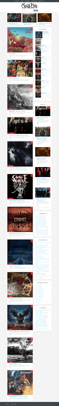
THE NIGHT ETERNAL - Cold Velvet (17, 168)
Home (17, 1)
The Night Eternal (44, 51)
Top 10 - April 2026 (39, 287)
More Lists (36, 302)
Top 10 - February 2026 (39, 290)
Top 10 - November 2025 (40, 293)
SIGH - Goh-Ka (12, 53)
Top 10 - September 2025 (40, 296)
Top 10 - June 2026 (39, 285)
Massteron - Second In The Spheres (41, 264)
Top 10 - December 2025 (40, 292)
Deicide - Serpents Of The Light (40, 230)
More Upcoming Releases (39, 277)
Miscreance (43, 86)
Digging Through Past (14, 78)
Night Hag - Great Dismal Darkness (41, 310)
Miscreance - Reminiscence (40, 246)
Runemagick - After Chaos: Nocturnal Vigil (42, 262)
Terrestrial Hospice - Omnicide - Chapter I (42, 253)
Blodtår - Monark (38, 257)
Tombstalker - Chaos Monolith (40, 266)
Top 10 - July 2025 (39, 298)
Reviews (28, 1)
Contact (41, 1)
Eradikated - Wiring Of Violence (40, 317)
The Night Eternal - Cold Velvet (40, 315)
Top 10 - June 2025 (39, 300)
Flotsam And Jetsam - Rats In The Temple (42, 242)
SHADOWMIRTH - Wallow (15, 364)
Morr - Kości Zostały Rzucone (40, 316)
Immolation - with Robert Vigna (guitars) (43, 118)
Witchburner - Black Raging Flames (41, 247)
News (22, 1)
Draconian (43, 74)
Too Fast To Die (43, 58)
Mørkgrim (42, 45)
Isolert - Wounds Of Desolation (40, 234)
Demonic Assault (43, 64)
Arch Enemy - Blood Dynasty (40, 220)
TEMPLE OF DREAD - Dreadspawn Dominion (19, 331)
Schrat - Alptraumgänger (40, 219)
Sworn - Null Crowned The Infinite (41, 249)
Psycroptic (42, 80)
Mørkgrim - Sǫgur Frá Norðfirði (40, 312)
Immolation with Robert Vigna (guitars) (18, 135)
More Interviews (37, 208)
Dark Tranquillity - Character (40, 223)
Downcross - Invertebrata (40, 321)
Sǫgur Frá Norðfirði (44, 46)
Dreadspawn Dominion (46, 33)
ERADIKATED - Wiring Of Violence (17, 233)
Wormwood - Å (38, 314)
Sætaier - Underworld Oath (40, 325)
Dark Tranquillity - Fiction (40, 217)
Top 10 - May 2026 (39, 286)
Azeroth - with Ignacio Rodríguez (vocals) (42, 158)
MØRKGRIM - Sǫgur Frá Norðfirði (17, 111)
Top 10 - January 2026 (39, 291)
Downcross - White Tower (40, 320)
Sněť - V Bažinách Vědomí (40, 251)
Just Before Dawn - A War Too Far (41, 233)
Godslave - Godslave (39, 252)
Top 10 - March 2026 (39, 288)
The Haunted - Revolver (39, 224)
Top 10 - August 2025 (39, 297)
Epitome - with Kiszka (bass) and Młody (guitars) (43, 179)
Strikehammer (43, 92)
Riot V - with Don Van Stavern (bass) (42, 199)
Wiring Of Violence (44, 70)
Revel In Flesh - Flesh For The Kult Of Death (42, 259)
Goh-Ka (42, 40)
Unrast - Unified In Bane (39, 222)
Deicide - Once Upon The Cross (41, 229)
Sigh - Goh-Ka (38, 248)
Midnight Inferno (43, 93)
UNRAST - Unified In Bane (15, 266)
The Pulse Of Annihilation (45, 81)
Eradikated (43, 68)
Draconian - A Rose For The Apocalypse (42, 227)
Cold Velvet (43, 52)
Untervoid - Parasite (39, 218)
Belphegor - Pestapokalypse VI (40, 225)
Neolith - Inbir (38, 256)
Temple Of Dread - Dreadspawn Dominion (42, 326)
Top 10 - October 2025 (39, 295)
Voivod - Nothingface (39, 215)
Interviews (34, 1)
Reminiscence (43, 87)
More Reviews (37, 99)
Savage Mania (43, 62)
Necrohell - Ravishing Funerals (40, 232)
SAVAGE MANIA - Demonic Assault (17, 200)
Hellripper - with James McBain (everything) (42, 138)
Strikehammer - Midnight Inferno (41, 324)
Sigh (42, 39)
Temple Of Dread (45, 32)
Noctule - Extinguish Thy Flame (40, 269)
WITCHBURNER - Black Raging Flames (18, 396)
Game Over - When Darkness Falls (41, 258)
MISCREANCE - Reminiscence (16, 298)
